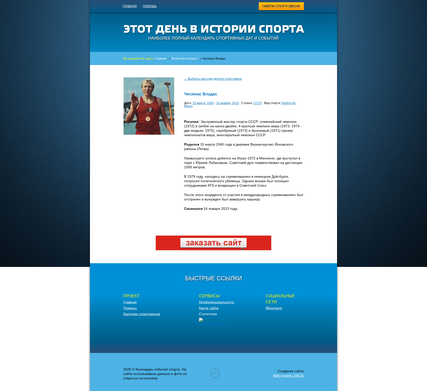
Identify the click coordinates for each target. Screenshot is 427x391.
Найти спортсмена (281, 7)
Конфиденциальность (216, 302)
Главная (130, 6)
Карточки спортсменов (141, 314)
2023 (235, 103)
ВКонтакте (274, 308)
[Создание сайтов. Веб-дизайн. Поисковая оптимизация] (213, 249)
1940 (210, 103)
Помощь (150, 6)
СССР (257, 103)
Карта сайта (208, 308)
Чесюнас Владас (200, 94)
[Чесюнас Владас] (149, 133)
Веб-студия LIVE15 (288, 375)
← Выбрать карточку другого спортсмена (213, 79)
